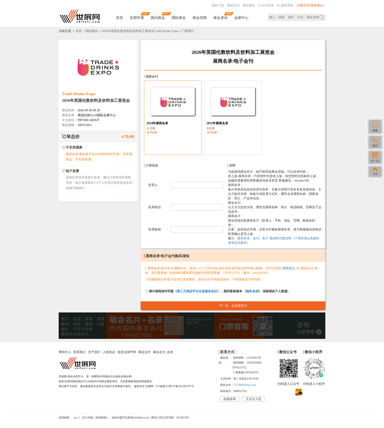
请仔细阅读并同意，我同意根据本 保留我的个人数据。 (219, 291)
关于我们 (94, 352)
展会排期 (199, 18)
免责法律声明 (126, 352)
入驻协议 (109, 352)
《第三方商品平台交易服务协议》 (197, 291)
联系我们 (79, 352)
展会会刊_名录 (163, 352)
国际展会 (179, 18)
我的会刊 (233, 5)
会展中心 (241, 18)
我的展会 (249, 5)
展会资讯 (220, 18)
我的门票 (218, 5)
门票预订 (188, 31)
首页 (119, 18)
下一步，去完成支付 (233, 305)
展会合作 (144, 352)
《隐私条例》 (252, 291)
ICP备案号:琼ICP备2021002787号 (175, 386)
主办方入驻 (253, 399)
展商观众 (288, 268)
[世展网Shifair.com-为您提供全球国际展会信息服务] (80, 16)
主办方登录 (266, 5)
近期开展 (137, 18)
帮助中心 (65, 352)
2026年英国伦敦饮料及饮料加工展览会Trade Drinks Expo (139, 31)
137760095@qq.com (245, 384)
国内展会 (158, 18)
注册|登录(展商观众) (310, 5)
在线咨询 (229, 399)
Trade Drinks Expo (78, 94)
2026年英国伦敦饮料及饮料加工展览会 (96, 100)
